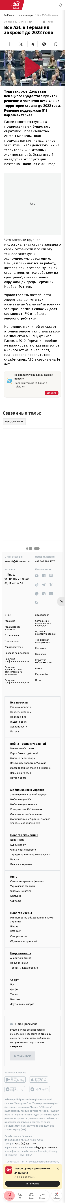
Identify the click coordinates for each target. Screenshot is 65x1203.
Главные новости (20, 707)
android (15, 1080)
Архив (38, 668)
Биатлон (15, 999)
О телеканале (12, 635)
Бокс (13, 984)
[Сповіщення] (60, 5)
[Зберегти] (56, 44)
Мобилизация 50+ (20, 799)
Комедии (15, 895)
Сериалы (15, 900)
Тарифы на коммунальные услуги (30, 854)
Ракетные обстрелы (22, 748)
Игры (38, 680)
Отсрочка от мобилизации (26, 814)
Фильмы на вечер (20, 891)
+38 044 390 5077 (45, 561)
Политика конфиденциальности (17, 660)
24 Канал (9, 15)
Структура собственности (43, 661)
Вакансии (40, 654)
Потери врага (18, 777)
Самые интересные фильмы (27, 881)
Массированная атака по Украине (30, 768)
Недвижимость (20, 953)
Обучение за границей (23, 941)
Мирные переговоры (22, 758)
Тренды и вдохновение (24, 967)
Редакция (10, 621)
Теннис (14, 994)
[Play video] (32, 67)
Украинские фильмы (22, 886)
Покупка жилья (19, 962)
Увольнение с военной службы (28, 794)
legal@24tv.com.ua (46, 1147)
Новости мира (26, 15)
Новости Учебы (21, 913)
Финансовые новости (23, 849)
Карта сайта (41, 674)
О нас (7, 615)
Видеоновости (18, 721)
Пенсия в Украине (21, 864)
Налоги (14, 859)
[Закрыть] (57, 1168)
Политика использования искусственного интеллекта (13, 671)
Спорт (14, 980)
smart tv (15, 1089)
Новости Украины (20, 712)
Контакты (40, 648)
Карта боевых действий (24, 753)
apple (39, 1080)
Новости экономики (24, 835)
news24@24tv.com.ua (17, 561)
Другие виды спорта (22, 1004)
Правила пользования (17, 653)
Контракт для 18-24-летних (26, 809)
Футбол (14, 989)
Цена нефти (17, 840)
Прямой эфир (18, 716)
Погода (14, 731)
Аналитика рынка (20, 958)
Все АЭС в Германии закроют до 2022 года (49, 15)
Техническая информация (42, 641)
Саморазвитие (18, 936)
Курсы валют (18, 844)
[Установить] (32, 1176)
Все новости (19, 702)
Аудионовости (18, 726)
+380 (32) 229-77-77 (25, 1143)
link (36, 575)
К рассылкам (22, 1056)
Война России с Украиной (28, 743)
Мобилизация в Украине (27, 790)
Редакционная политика (12, 628)
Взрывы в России (20, 772)
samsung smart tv (39, 1089)
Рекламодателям (14, 647)
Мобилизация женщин (23, 804)
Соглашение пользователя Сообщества (43, 623)
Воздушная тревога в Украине (28, 763)
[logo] (16, 5)
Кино (13, 876)
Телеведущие (12, 641)
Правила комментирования (45, 633)
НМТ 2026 (15, 931)
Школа (14, 926)
